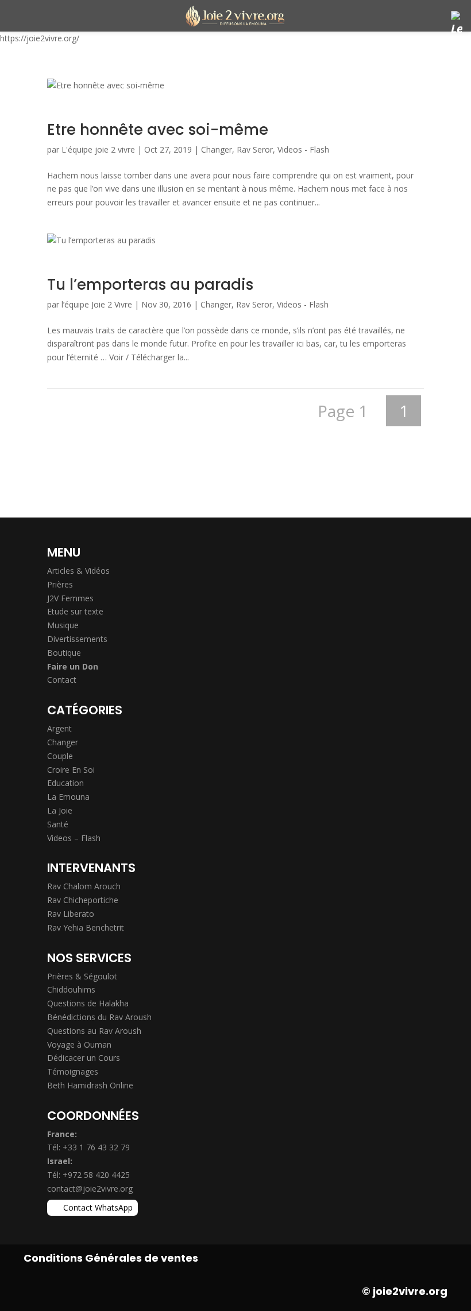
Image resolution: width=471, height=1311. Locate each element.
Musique (63, 625)
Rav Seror (255, 149)
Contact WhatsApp (98, 1207)
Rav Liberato (70, 913)
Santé (57, 824)
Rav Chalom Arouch (84, 886)
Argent (59, 728)
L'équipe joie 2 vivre (98, 149)
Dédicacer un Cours (83, 1057)
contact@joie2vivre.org (90, 1188)
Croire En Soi (71, 769)
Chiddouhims (71, 989)
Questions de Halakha (88, 1003)
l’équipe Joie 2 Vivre (96, 304)
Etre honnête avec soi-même (157, 129)
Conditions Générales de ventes (111, 1258)
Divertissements (77, 638)
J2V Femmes (70, 598)
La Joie (59, 810)
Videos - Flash (303, 149)
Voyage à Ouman (79, 1044)
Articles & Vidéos (78, 570)
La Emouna (68, 796)
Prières (60, 584)
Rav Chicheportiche (82, 899)
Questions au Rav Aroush (94, 1030)
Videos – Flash (74, 837)
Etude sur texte (75, 611)
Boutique (64, 652)
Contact (61, 679)
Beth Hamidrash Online (90, 1085)
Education (65, 782)
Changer (216, 149)
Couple (60, 755)
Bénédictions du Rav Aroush (99, 1017)
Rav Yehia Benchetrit (85, 927)
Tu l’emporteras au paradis (150, 284)
